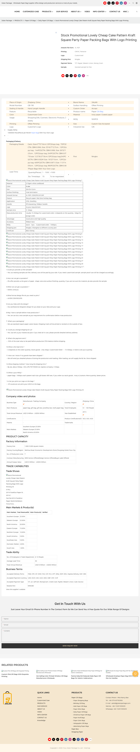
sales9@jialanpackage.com (121, 703)
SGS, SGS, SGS (88, 419)
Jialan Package (7, 20)
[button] (128, 12)
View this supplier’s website (15, 589)
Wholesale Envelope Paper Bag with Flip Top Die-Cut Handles (122, 677)
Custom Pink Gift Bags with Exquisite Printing (15, 675)
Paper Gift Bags (30, 20)
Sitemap (87, 748)
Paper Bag (34, 133)
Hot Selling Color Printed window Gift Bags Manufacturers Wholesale (52, 677)
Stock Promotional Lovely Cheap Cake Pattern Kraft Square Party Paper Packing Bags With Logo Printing (91, 20)
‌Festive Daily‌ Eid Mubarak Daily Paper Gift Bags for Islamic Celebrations (86, 677)
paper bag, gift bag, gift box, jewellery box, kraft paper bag (43, 408)
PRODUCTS (18, 20)
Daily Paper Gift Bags (45, 20)
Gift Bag (100, 112)
